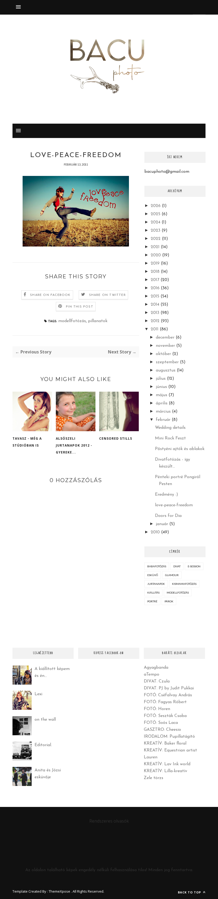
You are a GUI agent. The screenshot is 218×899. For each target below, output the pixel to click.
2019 (155, 263)
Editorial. (43, 745)
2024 (155, 222)
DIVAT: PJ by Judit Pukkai (169, 688)
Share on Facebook (50, 295)
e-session (194, 566)
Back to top (190, 892)
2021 (155, 247)
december (165, 337)
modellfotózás (72, 321)
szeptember (167, 362)
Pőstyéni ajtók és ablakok (179, 449)
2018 (155, 272)
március (163, 411)
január (162, 524)
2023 (155, 230)
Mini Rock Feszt (170, 438)
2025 (155, 214)
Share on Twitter (107, 295)
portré (152, 601)
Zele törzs (153, 778)
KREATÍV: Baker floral (165, 743)
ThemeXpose (59, 891)
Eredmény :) (166, 494)
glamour (172, 575)
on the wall (45, 720)
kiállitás (153, 592)
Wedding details (170, 428)
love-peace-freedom (174, 505)
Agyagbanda (156, 667)
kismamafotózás (184, 583)
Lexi (38, 694)
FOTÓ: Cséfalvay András (168, 695)
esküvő (152, 575)
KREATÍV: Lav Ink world (167, 764)
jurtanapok (156, 583)
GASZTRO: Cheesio (162, 730)
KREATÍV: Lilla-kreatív (165, 771)
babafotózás (156, 566)
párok (169, 601)
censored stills (115, 438)
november (165, 346)
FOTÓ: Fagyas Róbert (165, 702)
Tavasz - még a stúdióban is (27, 442)
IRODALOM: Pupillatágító (169, 736)
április (161, 403)
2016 (155, 288)
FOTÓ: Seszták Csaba (165, 716)
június (161, 387)
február (163, 420)
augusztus (165, 370)
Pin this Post (79, 306)
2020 (156, 255)
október (163, 354)
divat (177, 566)
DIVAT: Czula (157, 681)
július (161, 379)
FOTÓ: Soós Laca (161, 723)
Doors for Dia (168, 516)
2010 (155, 532)
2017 (155, 280)
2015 (155, 296)
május (161, 395)
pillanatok (97, 321)
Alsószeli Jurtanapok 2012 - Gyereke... (74, 445)
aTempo (151, 674)
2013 (155, 313)
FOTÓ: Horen (157, 709)
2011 (154, 329)
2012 (155, 321)
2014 (155, 304)
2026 (156, 206)
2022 (156, 239)
